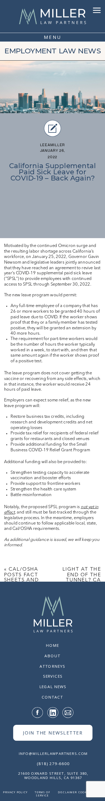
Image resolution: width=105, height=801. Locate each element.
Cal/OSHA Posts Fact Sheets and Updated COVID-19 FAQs (21, 583)
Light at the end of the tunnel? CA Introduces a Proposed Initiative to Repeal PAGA (81, 585)
